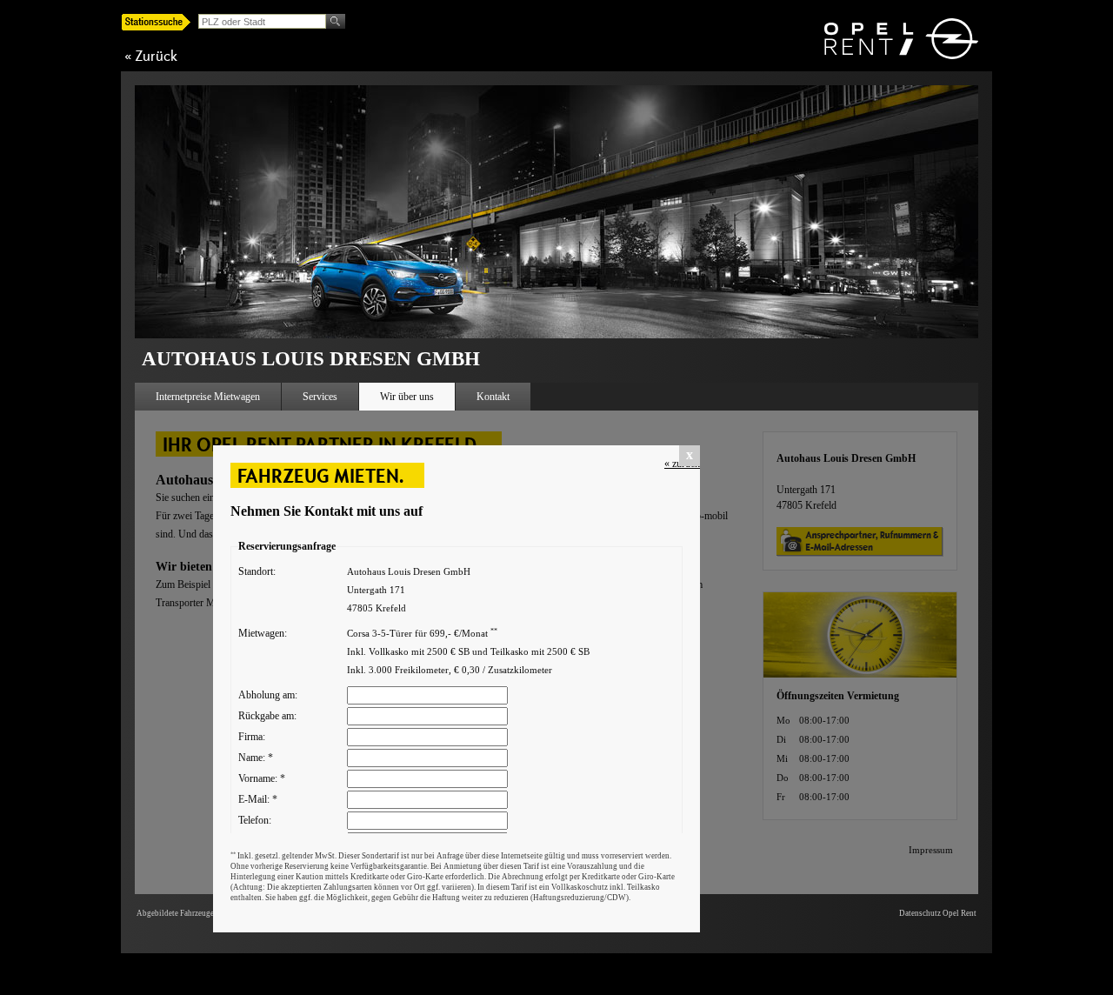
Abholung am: (267, 695)
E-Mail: (257, 799)
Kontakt (493, 397)
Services (320, 397)
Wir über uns (407, 397)
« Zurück (150, 55)
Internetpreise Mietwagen (208, 397)
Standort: (257, 571)
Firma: (251, 737)
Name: (255, 757)
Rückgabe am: (267, 716)
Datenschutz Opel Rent (937, 913)
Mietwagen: (262, 633)
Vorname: (261, 778)
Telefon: (254, 820)
